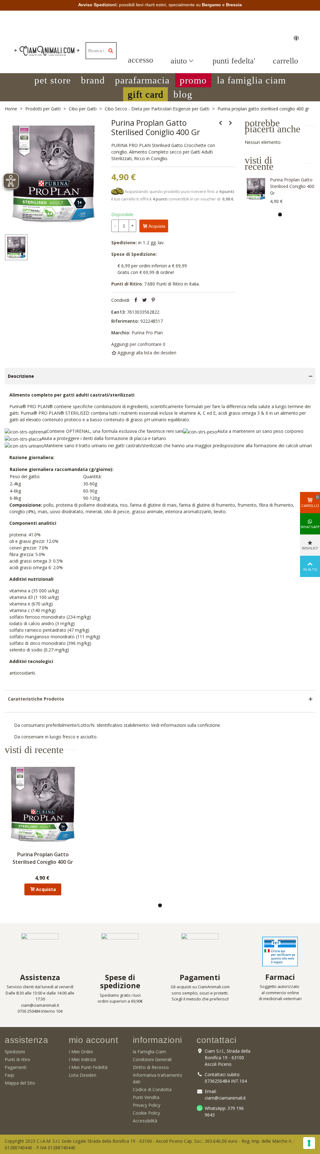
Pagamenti (16, 1067)
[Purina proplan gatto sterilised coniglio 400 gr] (256, 188)
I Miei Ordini (81, 1052)
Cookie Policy (146, 1113)
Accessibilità (145, 1121)
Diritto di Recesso (151, 1067)
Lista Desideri (82, 1075)
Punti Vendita (146, 1097)
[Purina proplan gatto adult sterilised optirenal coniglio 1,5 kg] (230, 123)
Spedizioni (15, 1052)
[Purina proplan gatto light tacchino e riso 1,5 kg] (220, 123)
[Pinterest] (153, 300)
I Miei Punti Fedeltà (88, 1067)
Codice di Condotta (152, 1089)
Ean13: (118, 312)
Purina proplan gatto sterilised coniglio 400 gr (292, 186)
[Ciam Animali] (46, 51)
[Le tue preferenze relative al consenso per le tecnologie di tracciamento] (309, 1143)
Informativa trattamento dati (157, 1078)
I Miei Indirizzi (82, 1059)
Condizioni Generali (152, 1059)
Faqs (9, 1075)
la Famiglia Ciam (149, 1052)
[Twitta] (144, 300)
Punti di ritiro (17, 1059)
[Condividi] (135, 300)
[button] (52, 80)
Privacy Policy (146, 1105)
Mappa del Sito (20, 1083)
